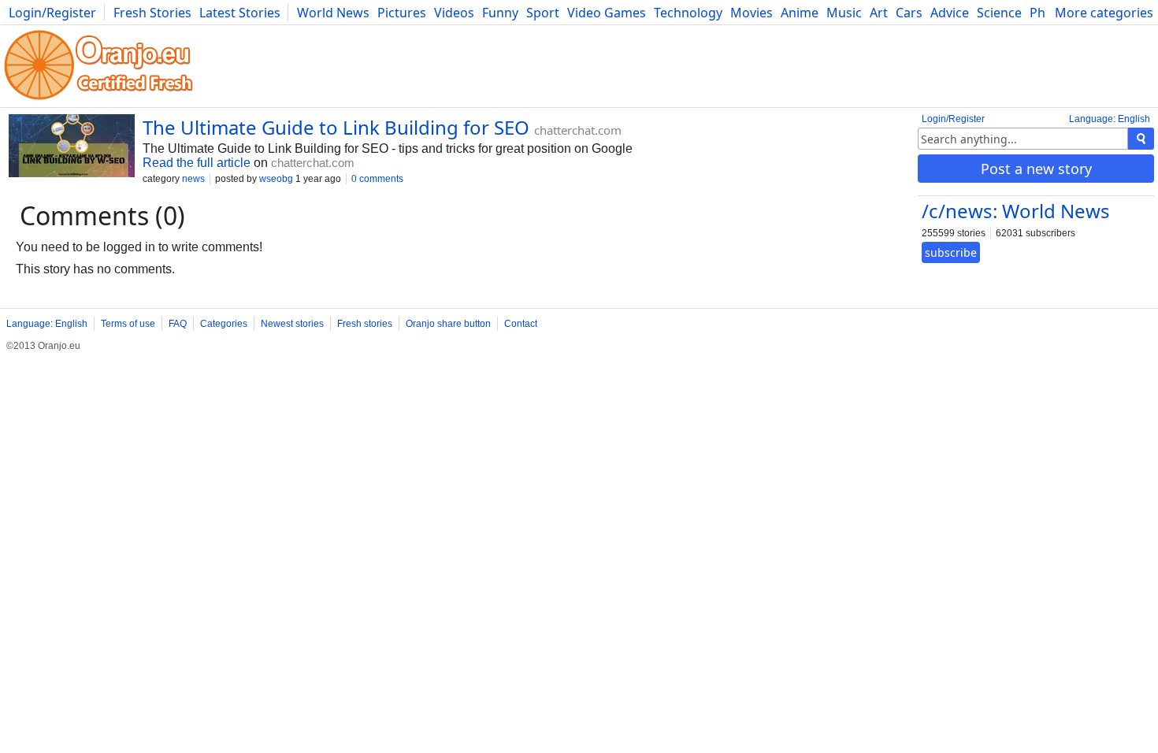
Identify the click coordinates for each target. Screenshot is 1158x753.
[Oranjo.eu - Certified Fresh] (98, 99)
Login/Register (52, 12)
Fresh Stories (152, 12)
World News (333, 12)
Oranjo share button (448, 323)
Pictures (401, 12)
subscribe (951, 252)
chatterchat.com (578, 130)
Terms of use (128, 323)
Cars (909, 12)
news (193, 178)
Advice (949, 12)
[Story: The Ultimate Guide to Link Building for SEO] (72, 147)
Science (999, 12)
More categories (1104, 12)
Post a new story (1036, 168)
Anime (799, 12)
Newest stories (292, 323)
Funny (500, 12)
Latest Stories (239, 12)
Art (879, 12)
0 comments (377, 178)
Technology (688, 12)
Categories (223, 323)
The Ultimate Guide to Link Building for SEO (336, 127)
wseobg (276, 178)
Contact (520, 323)
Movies (751, 12)
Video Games (606, 12)
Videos (454, 12)
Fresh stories (364, 323)
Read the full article (197, 162)
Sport (542, 12)
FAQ (178, 323)
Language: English (1109, 118)
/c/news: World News (1016, 211)
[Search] (1141, 139)
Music (844, 12)
